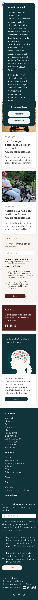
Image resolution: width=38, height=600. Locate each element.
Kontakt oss (11, 495)
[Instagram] (15, 325)
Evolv (7, 424)
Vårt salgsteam (12, 487)
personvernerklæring (12, 266)
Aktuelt (8, 457)
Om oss (8, 482)
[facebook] (6, 325)
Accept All (19, 114)
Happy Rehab (11, 432)
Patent (29, 584)
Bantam (8, 427)
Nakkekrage (10, 447)
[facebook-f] (19, 594)
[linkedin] (10, 325)
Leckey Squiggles (13, 438)
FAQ (7, 469)
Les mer (16, 399)
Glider (8, 430)
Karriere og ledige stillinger (17, 490)
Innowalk (9, 418)
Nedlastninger (11, 460)
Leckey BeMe (11, 444)
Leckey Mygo (11, 441)
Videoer (8, 466)
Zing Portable (11, 435)
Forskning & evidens (14, 463)
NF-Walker (10, 421)
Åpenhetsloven (10, 578)
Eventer (9, 477)
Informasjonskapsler (13, 584)
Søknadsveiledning (14, 472)
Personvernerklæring (13, 581)
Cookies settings (19, 107)
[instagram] (14, 594)
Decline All (19, 120)
